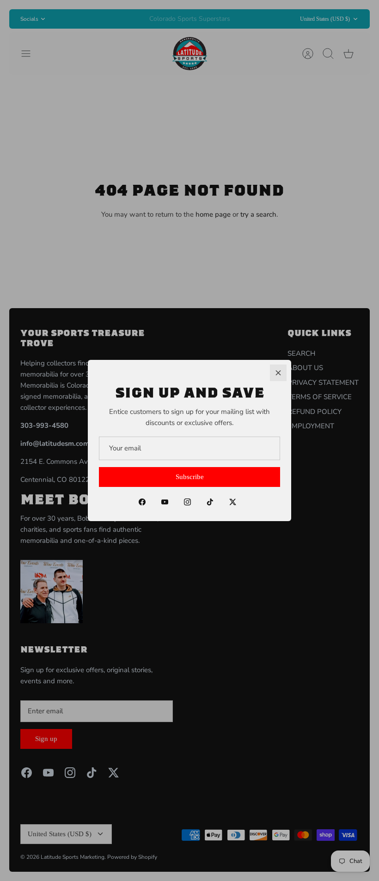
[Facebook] (142, 502)
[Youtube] (165, 502)
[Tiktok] (210, 502)
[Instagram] (187, 502)
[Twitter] (233, 502)
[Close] (278, 373)
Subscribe (190, 476)
